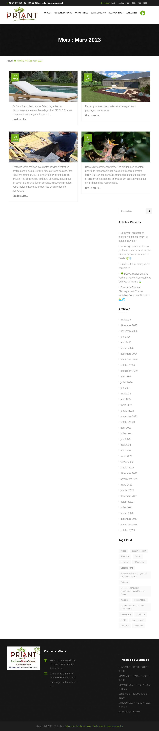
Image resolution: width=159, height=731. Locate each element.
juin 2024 (125, 387)
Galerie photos (98, 13)
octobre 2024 (127, 365)
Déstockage (140, 562)
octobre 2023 (127, 422)
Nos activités (81, 13)
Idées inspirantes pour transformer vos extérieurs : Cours (132, 591)
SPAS (123, 620)
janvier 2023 (127, 467)
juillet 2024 (126, 382)
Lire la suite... (20, 119)
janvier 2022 (127, 490)
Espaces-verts (127, 568)
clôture (138, 556)
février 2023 (127, 461)
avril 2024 (125, 399)
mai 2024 (125, 393)
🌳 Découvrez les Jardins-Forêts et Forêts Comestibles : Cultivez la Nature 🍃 (135, 277)
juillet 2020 (126, 507)
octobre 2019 (127, 530)
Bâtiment (125, 556)
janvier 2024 (127, 410)
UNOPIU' (124, 625)
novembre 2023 (129, 416)
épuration (139, 625)
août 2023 (125, 427)
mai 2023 (125, 444)
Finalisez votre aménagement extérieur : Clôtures (134, 575)
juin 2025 (125, 336)
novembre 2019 (129, 524)
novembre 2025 (129, 330)
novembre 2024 (129, 359)
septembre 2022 (129, 478)
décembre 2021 (128, 496)
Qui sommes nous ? (63, 13)
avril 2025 (125, 342)
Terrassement (137, 620)
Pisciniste (141, 614)
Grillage (124, 582)
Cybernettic (70, 726)
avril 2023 (125, 450)
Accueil (47, 13)
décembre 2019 (128, 518)
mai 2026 (125, 319)
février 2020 (127, 513)
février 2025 (127, 348)
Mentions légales (83, 726)
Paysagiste (126, 614)
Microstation (139, 600)
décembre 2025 (128, 325)
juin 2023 (125, 439)
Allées (123, 551)
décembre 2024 (128, 353)
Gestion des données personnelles (108, 726)
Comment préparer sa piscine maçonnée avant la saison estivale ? (133, 236)
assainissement (139, 551)
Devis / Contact (116, 13)
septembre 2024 (129, 370)
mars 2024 (126, 404)
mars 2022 (126, 484)
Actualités (131, 13)
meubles (124, 600)
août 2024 (125, 376)
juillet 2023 (126, 433)
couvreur (124, 562)
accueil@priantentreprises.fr (51, 3)
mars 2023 (126, 456)
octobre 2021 (127, 501)
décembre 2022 (128, 473)
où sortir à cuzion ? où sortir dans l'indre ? (133, 607)
